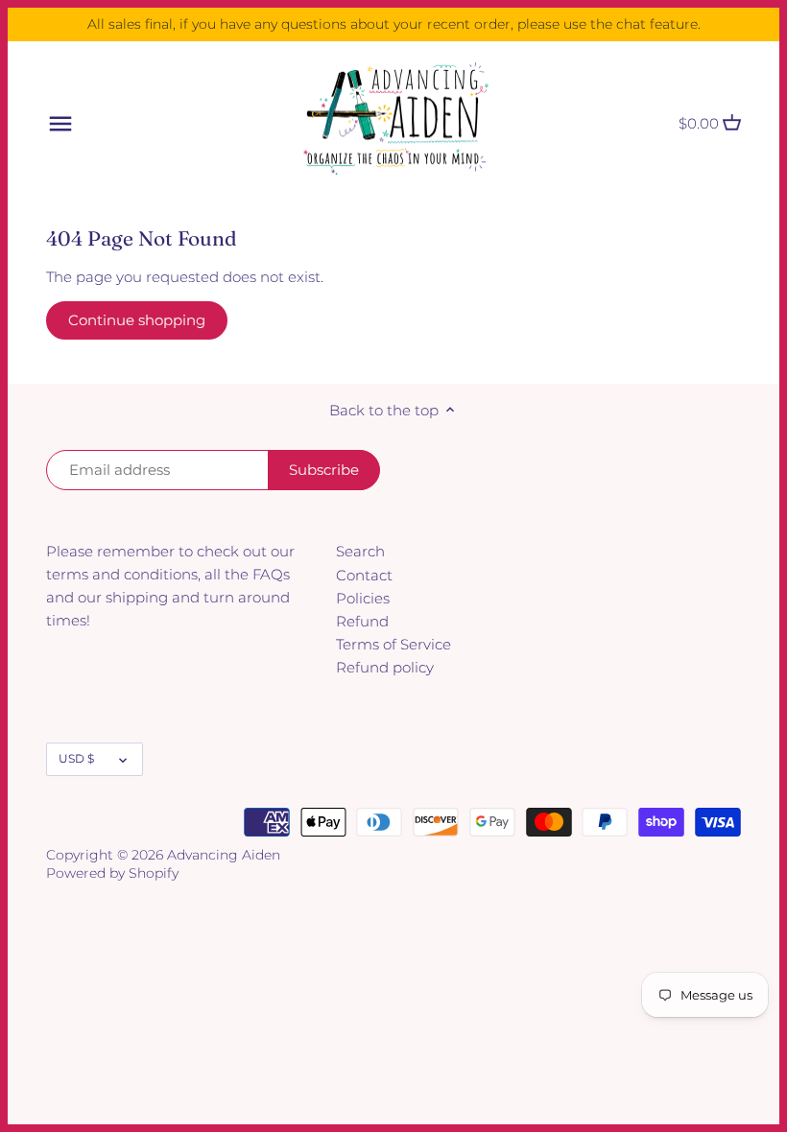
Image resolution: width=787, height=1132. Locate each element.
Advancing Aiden (223, 854)
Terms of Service (393, 644)
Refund (362, 621)
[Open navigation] (60, 123)
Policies (363, 598)
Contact (364, 575)
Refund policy (385, 667)
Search (360, 551)
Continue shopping (136, 320)
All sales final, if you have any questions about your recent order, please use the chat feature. (394, 24)
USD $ (76, 758)
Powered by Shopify (112, 873)
